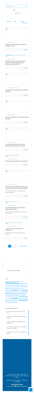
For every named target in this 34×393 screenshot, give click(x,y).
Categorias (9, 21)
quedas (10, 298)
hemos (11, 291)
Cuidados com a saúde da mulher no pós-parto (15, 312)
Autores (22, 21)
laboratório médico (14, 295)
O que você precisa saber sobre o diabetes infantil (16, 332)
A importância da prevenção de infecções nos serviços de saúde (15, 145)
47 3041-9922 (10, 386)
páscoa (7, 298)
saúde (15, 298)
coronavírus (17, 285)
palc (10, 296)
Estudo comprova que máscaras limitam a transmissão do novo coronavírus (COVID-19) (15, 62)
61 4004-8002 (24, 386)
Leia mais (25, 49)
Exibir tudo (25, 22)
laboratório (7, 295)
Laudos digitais (23, 295)
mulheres (7, 296)
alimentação (14, 281)
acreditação (8, 281)
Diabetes (11, 286)
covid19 (7, 286)
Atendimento (12, 283)
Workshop (15, 302)
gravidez (7, 291)
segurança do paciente (23, 298)
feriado (14, 290)
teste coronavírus (9, 300)
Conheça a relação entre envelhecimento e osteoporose (16, 322)
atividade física (22, 283)
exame (7, 288)
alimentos (19, 281)
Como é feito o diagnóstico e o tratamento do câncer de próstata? (16, 327)
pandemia (17, 296)
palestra (13, 296)
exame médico (12, 288)
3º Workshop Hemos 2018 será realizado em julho (15, 208)
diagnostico (22, 286)
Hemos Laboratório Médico (13, 270)
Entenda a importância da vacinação (16, 161)
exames (17, 288)
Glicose (25, 290)
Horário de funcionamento (19, 293)
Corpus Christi (23, 285)
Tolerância (23, 300)
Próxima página (23, 246)
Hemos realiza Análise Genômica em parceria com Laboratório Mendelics (16, 187)
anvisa (22, 281)
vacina (6, 302)
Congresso (12, 285)
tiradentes (16, 300)
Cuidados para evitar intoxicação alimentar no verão (16, 317)
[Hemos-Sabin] (17, 12)
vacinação (10, 302)
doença (26, 286)
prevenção (23, 297)
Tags (15, 21)
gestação (20, 290)
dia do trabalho (16, 286)
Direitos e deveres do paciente (14, 380)
